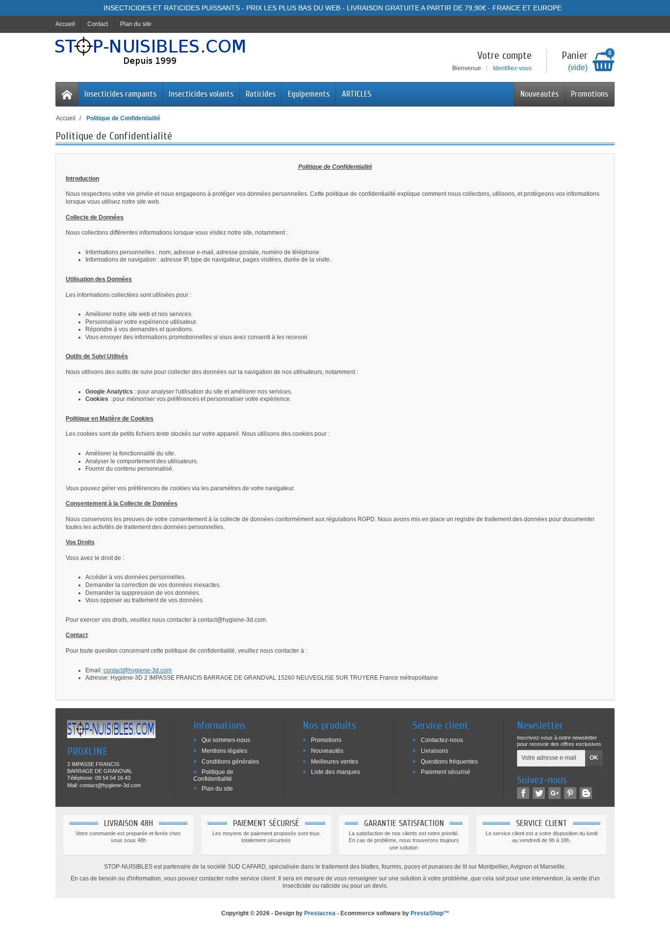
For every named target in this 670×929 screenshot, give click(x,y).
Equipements (309, 94)
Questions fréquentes (449, 761)
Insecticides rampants (120, 94)
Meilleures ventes (334, 761)
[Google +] (554, 793)
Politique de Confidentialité (213, 775)
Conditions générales (230, 761)
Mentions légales (224, 750)
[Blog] (586, 793)
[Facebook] (523, 793)
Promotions (589, 94)
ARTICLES (356, 94)
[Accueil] (67, 94)
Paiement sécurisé (445, 772)
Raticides (261, 94)
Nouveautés (539, 94)
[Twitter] (539, 793)
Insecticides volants (201, 94)
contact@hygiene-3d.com (137, 670)
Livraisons (434, 750)
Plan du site (217, 788)
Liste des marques (335, 772)
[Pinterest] (570, 793)
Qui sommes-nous (226, 740)
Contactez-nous (442, 740)
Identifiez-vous (512, 68)
